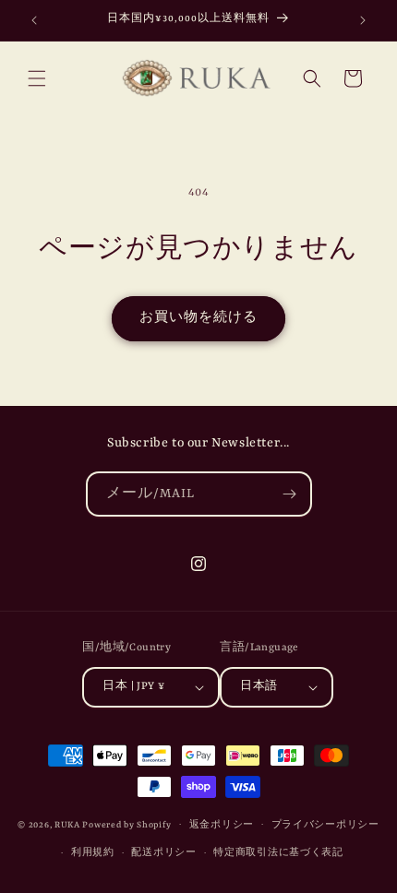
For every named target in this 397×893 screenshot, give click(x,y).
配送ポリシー (163, 853)
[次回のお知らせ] (363, 20)
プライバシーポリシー (325, 825)
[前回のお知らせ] (34, 20)
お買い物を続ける (198, 318)
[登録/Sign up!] (290, 494)
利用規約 (92, 853)
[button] (37, 78)
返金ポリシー (221, 825)
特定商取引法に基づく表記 (278, 853)
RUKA (67, 824)
